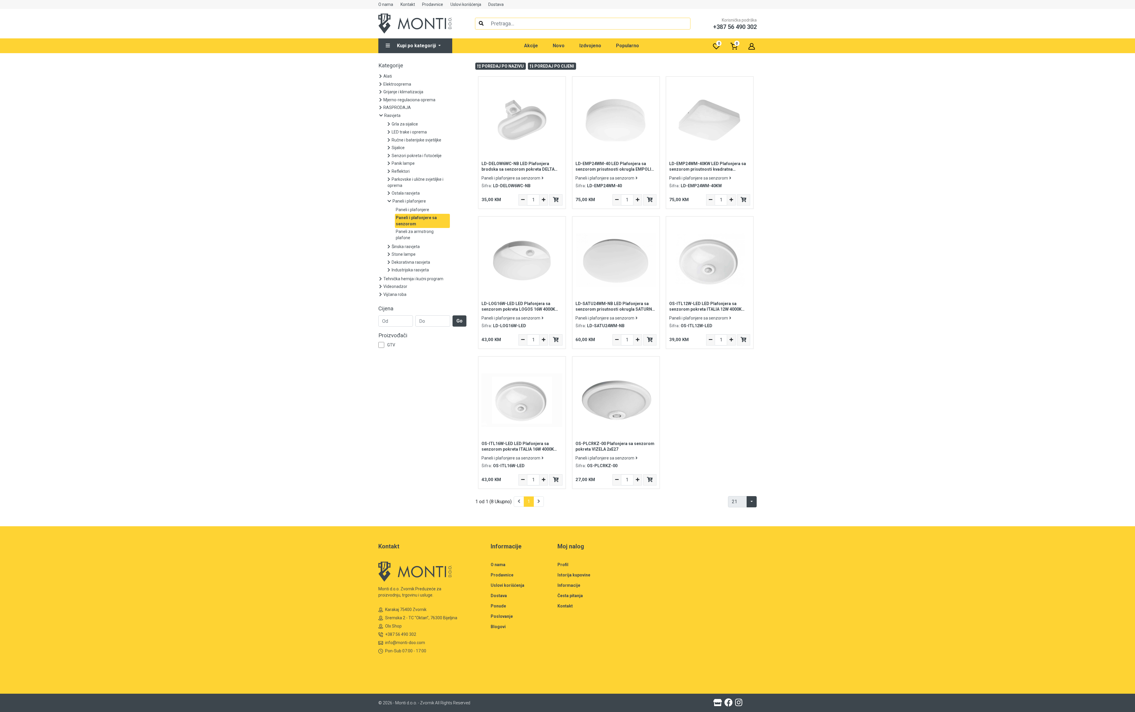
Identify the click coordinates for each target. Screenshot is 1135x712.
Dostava (496, 4)
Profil (562, 564)
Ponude (498, 606)
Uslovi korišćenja (465, 4)
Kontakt (408, 4)
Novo (559, 45)
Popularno (627, 45)
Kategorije (390, 65)
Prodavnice (432, 4)
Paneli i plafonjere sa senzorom (510, 178)
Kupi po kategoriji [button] (417, 45)
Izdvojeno (590, 45)
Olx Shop (393, 626)
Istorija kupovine (573, 575)
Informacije (568, 585)
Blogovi (498, 626)
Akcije (531, 45)
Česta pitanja (570, 595)
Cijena (385, 309)
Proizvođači (392, 335)
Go (459, 321)
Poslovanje (502, 616)
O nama (385, 4)
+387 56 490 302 (400, 634)
